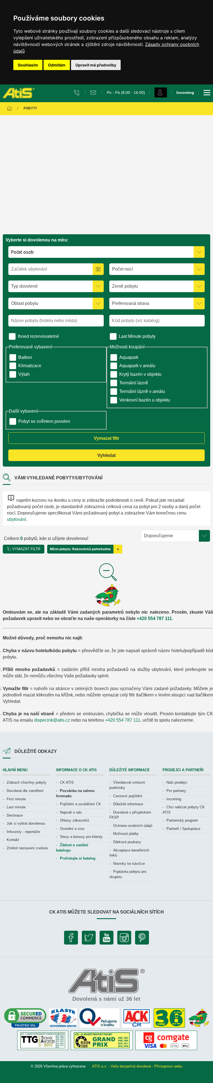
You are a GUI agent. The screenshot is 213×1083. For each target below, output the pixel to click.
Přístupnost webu (168, 1066)
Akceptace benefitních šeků (129, 853)
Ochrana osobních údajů (132, 826)
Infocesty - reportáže (23, 832)
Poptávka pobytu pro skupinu (127, 874)
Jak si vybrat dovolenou (26, 823)
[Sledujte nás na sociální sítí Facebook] (71, 939)
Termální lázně (133, 382)
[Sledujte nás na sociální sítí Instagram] (124, 939)
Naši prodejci (176, 782)
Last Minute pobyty (137, 336)
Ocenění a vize (72, 829)
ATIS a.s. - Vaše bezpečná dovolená (121, 1066)
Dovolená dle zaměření (25, 791)
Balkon (25, 357)
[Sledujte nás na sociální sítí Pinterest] (142, 939)
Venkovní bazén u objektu (144, 400)
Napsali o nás (71, 812)
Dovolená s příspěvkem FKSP (130, 815)
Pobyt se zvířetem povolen (44, 421)
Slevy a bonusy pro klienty (81, 837)
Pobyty (30, 108)
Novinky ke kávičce (129, 863)
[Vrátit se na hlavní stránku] (9, 108)
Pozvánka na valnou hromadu (75, 793)
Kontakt (13, 840)
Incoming (173, 799)
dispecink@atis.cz (52, 720)
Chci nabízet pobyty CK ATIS (184, 809)
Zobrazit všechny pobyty (26, 782)
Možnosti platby (126, 834)
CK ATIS (67, 782)
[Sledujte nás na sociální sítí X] (89, 939)
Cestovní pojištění (127, 796)
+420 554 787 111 (122, 720)
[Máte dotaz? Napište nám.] (93, 92)
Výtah (24, 374)
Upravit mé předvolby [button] (95, 65)
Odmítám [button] (56, 65)
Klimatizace (29, 365)
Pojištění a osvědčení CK (80, 804)
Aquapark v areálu (137, 365)
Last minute (16, 807)
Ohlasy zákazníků (74, 820)
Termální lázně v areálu (142, 391)
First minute (16, 799)
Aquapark (128, 357)
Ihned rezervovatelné (38, 336)
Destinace (15, 815)
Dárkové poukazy (127, 842)
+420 (142, 618)
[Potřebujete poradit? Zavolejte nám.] (77, 92)
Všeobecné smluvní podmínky (127, 785)
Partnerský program (182, 820)
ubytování (16, 519)
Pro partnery (176, 791)
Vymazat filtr (106, 438)
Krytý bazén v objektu (140, 374)
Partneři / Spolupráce (183, 829)
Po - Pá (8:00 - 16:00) (126, 92)
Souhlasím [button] (28, 65)
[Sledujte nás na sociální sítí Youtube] (106, 939)
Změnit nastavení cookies (27, 848)
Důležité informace (128, 804)
